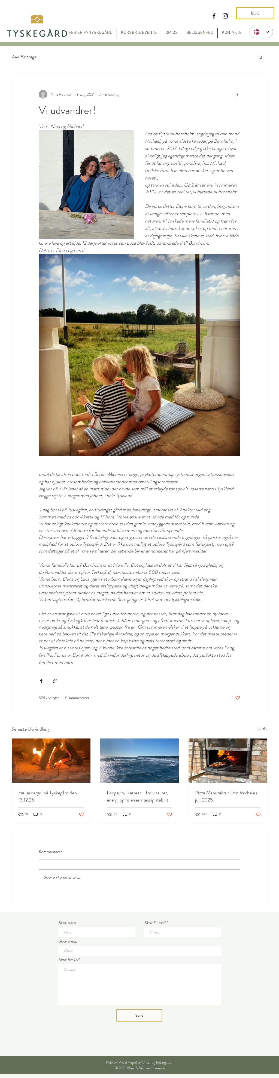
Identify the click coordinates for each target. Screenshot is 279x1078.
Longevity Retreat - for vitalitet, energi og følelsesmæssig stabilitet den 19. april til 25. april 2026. (139, 796)
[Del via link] (54, 680)
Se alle (262, 728)
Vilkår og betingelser (157, 1062)
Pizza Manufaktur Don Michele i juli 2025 (226, 796)
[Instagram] (225, 16)
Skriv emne (67, 941)
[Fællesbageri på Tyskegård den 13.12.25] (51, 760)
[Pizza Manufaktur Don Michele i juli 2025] (228, 760)
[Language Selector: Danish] (261, 32)
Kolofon (112, 1062)
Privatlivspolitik (130, 1062)
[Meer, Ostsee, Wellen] (139, 760)
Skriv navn (67, 923)
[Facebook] (214, 16)
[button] (260, 57)
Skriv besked (68, 959)
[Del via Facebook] (41, 680)
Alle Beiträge (23, 56)
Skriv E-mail (154, 923)
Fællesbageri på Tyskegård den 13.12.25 (47, 796)
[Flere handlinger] (237, 94)
